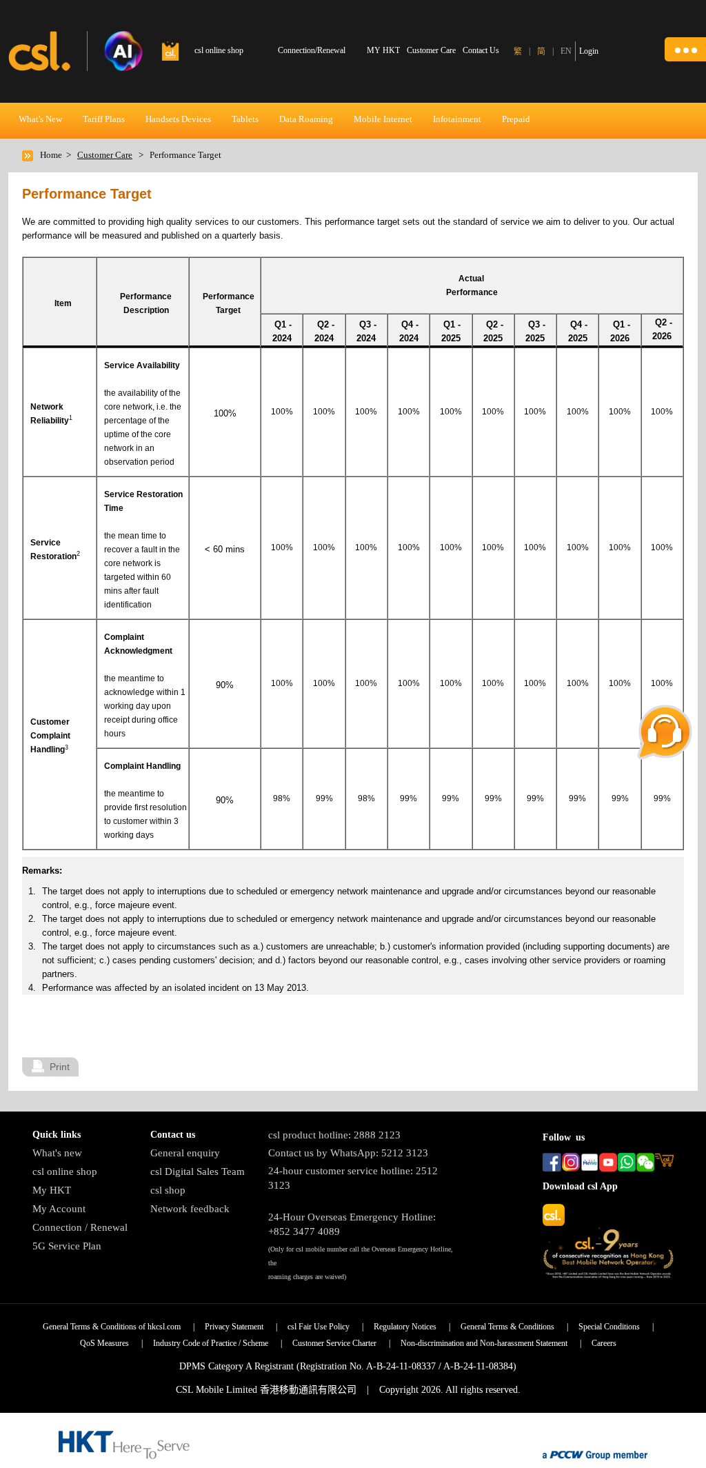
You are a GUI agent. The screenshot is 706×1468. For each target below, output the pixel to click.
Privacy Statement (234, 1326)
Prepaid (516, 119)
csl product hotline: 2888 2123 (334, 1134)
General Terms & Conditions (507, 1326)
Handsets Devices (178, 119)
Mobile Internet (383, 119)
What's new (57, 1152)
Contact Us (481, 50)
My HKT (51, 1190)
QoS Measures (104, 1343)
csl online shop (64, 1171)
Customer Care (431, 50)
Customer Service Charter (334, 1343)
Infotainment (457, 119)
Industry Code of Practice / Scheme (210, 1343)
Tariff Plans (104, 119)
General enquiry (185, 1152)
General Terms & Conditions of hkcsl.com (112, 1326)
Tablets (245, 119)
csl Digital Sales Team (197, 1171)
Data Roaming (306, 119)
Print (60, 1066)
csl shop (167, 1190)
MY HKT (383, 50)
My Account (58, 1208)
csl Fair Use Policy (319, 1326)
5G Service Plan (66, 1245)
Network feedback (190, 1208)
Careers (604, 1343)
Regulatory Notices (405, 1326)
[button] (685, 49)
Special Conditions (609, 1326)
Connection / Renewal (80, 1227)
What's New (40, 119)
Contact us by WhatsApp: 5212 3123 (348, 1152)
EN (566, 51)
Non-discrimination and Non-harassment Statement (484, 1343)
